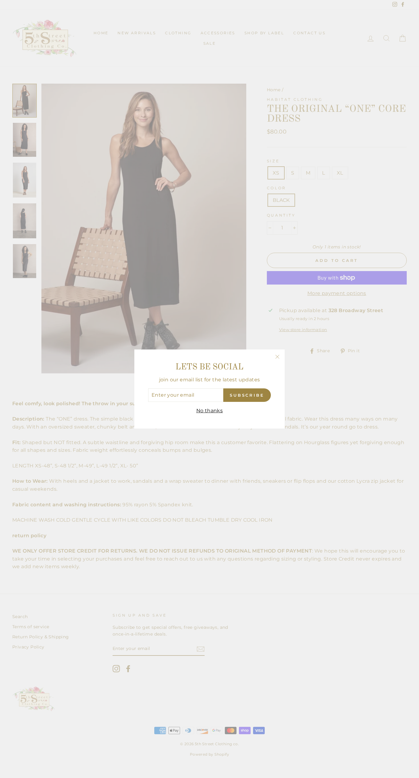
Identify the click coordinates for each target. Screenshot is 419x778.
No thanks (209, 411)
